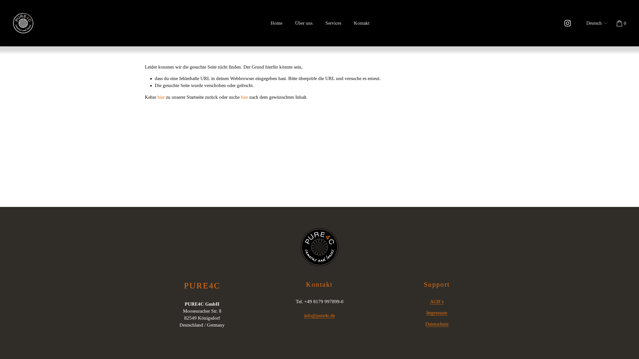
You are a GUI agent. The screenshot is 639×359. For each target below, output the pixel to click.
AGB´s (437, 301)
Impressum (436, 312)
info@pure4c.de (319, 315)
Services (333, 23)
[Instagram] (568, 23)
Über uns (304, 23)
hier (161, 97)
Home (276, 23)
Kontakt (361, 23)
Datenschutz (437, 324)
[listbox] (594, 23)
